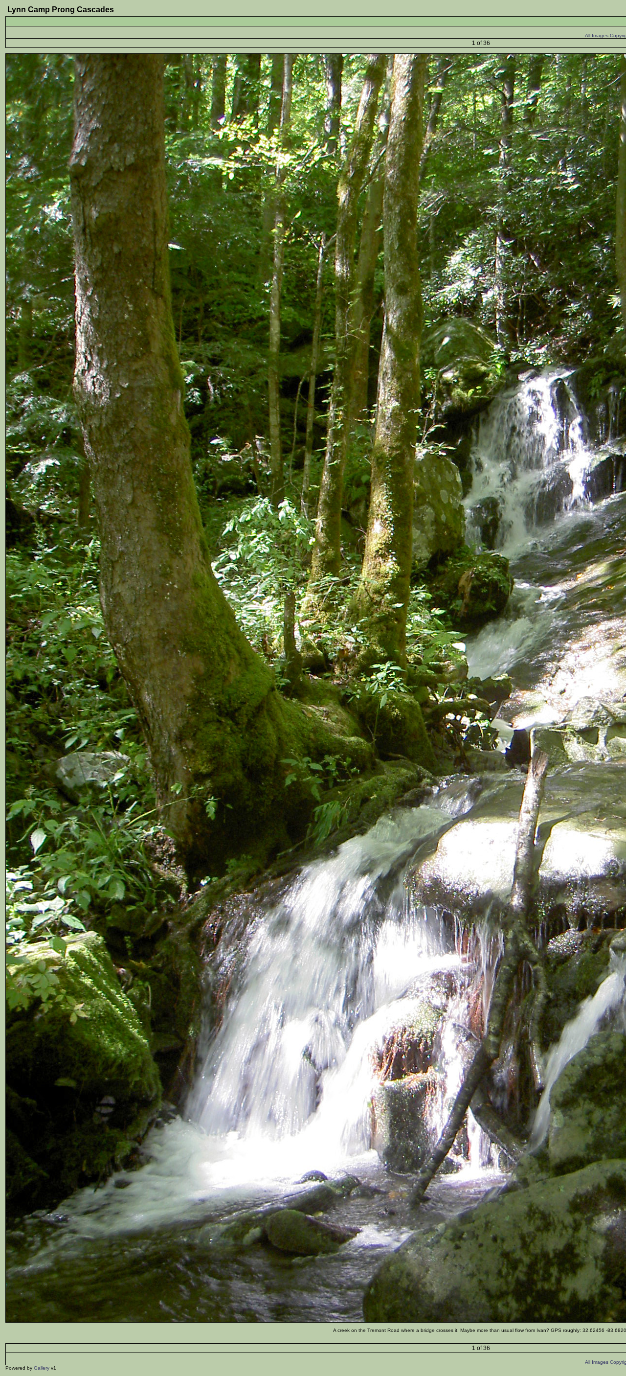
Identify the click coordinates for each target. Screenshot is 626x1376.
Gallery (41, 1368)
